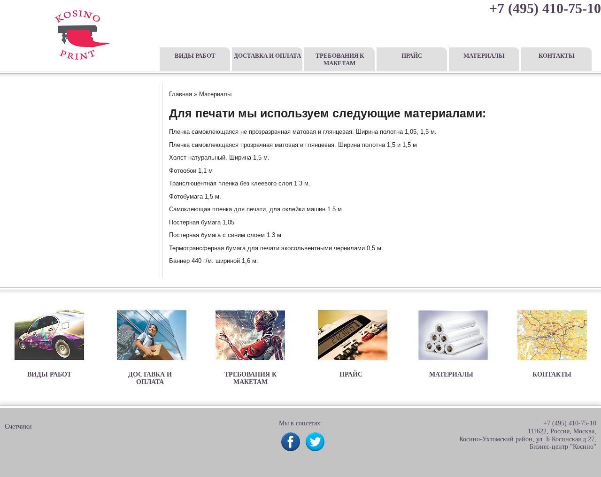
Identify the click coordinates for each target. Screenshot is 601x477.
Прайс (411, 55)
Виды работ (195, 55)
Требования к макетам (340, 59)
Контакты (557, 55)
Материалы (484, 55)
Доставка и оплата (267, 55)
